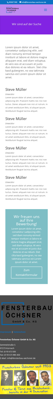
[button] (5, 394)
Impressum (5, 332)
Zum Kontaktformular (26, 272)
